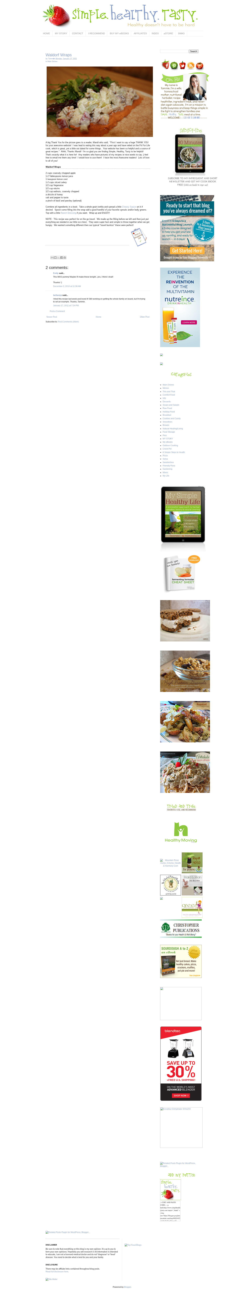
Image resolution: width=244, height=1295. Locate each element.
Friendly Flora (169, 466)
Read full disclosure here (57, 1272)
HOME (46, 33)
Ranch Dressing (69, 213)
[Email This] (52, 257)
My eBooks (168, 442)
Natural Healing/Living (173, 428)
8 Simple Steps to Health (174, 452)
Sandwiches (168, 462)
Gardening (167, 469)
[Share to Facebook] (61, 257)
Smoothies (167, 422)
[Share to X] (58, 257)
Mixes (165, 472)
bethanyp (57, 295)
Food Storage (169, 432)
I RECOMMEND (96, 33)
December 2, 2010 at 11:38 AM (67, 286)
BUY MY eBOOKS (119, 33)
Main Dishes (52, 61)
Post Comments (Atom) (68, 322)
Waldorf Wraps (59, 55)
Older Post (144, 317)
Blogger (127, 1287)
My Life (166, 476)
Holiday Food (169, 412)
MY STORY (61, 33)
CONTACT (77, 33)
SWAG (181, 33)
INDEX (155, 33)
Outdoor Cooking (170, 445)
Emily (55, 273)
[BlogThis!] (55, 257)
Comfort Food (169, 395)
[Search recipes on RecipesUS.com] (133, 1245)
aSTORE (168, 33)
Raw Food (167, 408)
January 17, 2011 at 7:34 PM (66, 305)
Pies (165, 435)
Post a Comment (57, 311)
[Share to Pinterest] (64, 257)
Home (98, 317)
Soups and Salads (171, 405)
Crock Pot (167, 449)
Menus (166, 388)
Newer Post (51, 317)
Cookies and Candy (172, 418)
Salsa (165, 459)
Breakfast (167, 415)
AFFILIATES (140, 33)
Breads (166, 425)
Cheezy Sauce (129, 207)
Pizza (165, 455)
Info (164, 398)
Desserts (167, 401)
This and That (169, 391)
